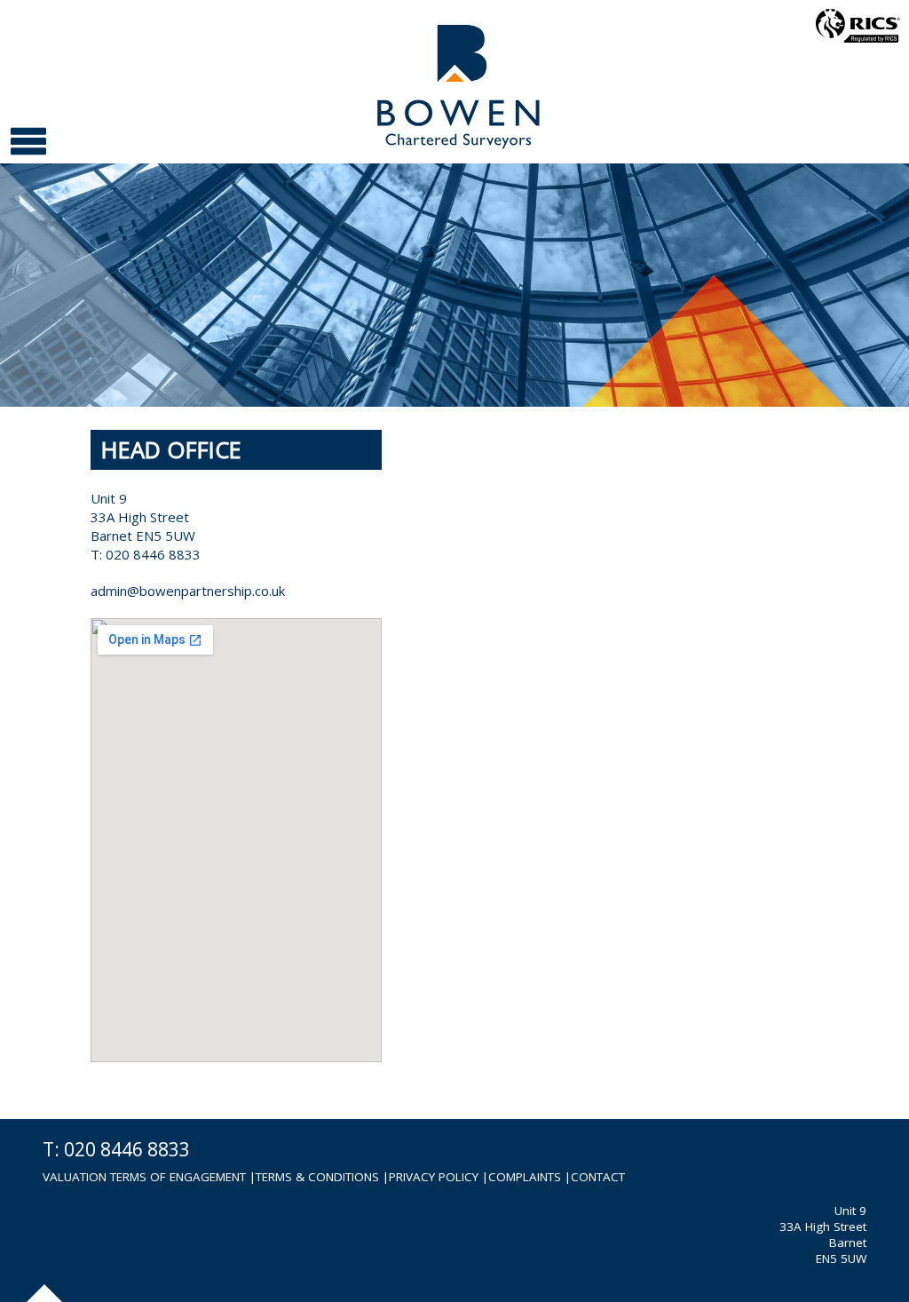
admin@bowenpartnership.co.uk (188, 590)
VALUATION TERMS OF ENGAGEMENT (146, 1177)
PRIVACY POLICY (433, 1177)
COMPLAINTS (524, 1177)
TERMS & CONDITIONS (317, 1177)
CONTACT (598, 1177)
